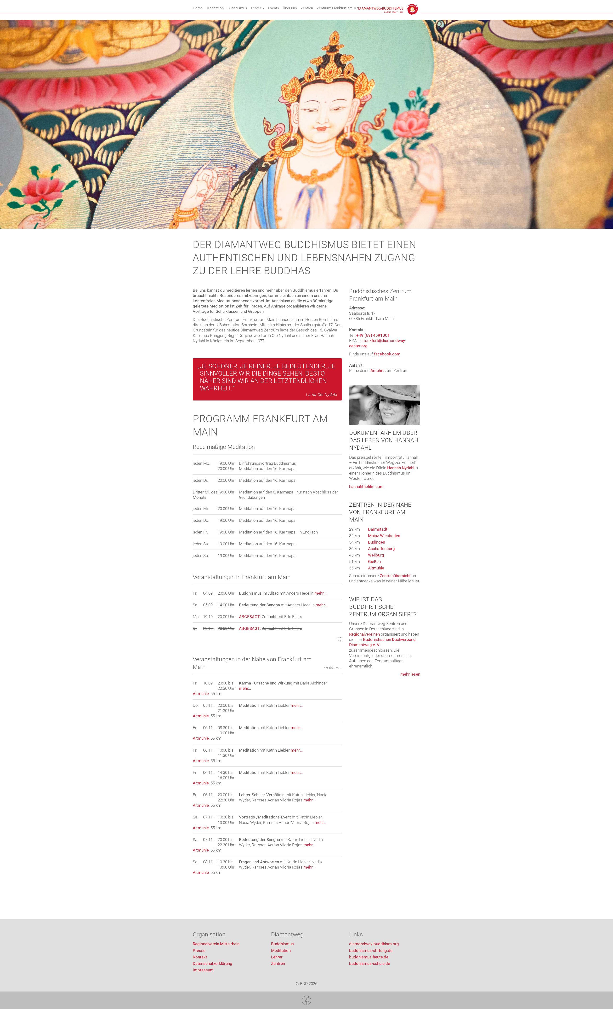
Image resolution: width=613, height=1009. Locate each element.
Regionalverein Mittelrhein (216, 943)
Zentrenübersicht (395, 575)
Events (273, 8)
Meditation (215, 8)
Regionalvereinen (364, 634)
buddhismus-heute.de (368, 957)
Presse (199, 950)
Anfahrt (377, 370)
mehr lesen (410, 674)
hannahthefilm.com (366, 486)
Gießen (374, 561)
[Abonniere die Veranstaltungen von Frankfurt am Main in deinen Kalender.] (339, 640)
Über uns (290, 8)
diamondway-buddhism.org (374, 943)
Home (198, 8)
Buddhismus (237, 8)
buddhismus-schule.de (369, 963)
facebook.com (387, 354)
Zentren (307, 8)
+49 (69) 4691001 (373, 335)
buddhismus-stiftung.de (370, 950)
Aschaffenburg (381, 548)
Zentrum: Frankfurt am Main (339, 8)
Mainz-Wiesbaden (384, 535)
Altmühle (201, 693)
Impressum (203, 970)
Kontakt (200, 957)
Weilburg (376, 555)
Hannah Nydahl (400, 467)
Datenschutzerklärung (212, 963)
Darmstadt (377, 529)
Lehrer (256, 8)
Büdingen (376, 542)
